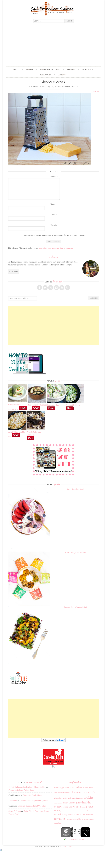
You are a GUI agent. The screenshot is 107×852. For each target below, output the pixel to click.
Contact (62, 74)
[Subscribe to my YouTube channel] (61, 287)
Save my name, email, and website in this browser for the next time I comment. (55, 235)
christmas (71, 798)
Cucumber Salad (53, 405)
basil (77, 787)
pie (66, 811)
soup (65, 814)
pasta (79, 806)
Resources (45, 74)
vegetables (77, 819)
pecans (62, 811)
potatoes (75, 810)
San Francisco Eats (50, 69)
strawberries (79, 814)
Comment (53, 176)
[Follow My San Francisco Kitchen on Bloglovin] (54, 741)
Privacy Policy (67, 846)
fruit (73, 802)
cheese (67, 792)
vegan (70, 818)
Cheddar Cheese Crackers (67, 87)
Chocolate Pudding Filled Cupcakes (34, 800)
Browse (29, 69)
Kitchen (71, 69)
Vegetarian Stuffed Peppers (33, 795)
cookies (88, 797)
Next (96, 91)
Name (53, 204)
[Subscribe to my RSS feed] (67, 287)
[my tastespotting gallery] (76, 836)
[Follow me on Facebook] (39, 287)
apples (63, 787)
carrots (62, 792)
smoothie (58, 814)
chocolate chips (61, 797)
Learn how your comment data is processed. (56, 247)
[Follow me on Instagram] (56, 287)
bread (91, 787)
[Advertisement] (53, 45)
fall (70, 803)
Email (53, 214)
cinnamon (79, 797)
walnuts (86, 818)
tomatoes (60, 818)
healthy (86, 802)
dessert (65, 802)
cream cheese (58, 803)
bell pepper (83, 787)
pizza (69, 811)
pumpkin (82, 810)
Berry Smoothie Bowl (75, 489)
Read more (13, 271)
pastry (84, 807)
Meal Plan (87, 69)
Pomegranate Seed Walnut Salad (21, 790)
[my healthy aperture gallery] (76, 839)
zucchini (57, 822)
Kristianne (12, 800)
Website (53, 225)
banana (68, 787)
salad (87, 811)
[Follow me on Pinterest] (50, 287)
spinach (70, 814)
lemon (65, 806)
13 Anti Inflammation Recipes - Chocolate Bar (26, 787)
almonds (56, 787)
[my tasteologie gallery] (85, 836)
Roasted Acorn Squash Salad (75, 607)
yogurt (92, 819)
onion (72, 806)
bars (73, 787)
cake (56, 792)
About (16, 69)
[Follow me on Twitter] (45, 287)
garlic (79, 802)
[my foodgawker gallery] (66, 836)
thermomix (89, 814)
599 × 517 (51, 87)
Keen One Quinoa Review (75, 552)
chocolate (88, 792)
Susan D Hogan (14, 811)
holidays (58, 806)
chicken (75, 792)
